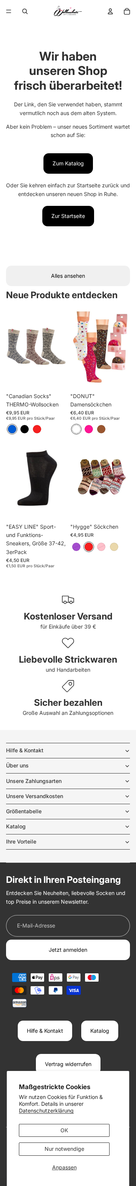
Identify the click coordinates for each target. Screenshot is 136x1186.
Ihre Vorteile (21, 841)
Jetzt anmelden (68, 949)
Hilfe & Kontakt (24, 750)
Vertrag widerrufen (68, 1064)
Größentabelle (24, 811)
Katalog (16, 826)
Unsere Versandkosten (34, 796)
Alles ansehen (68, 275)
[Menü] (8, 11)
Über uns (17, 765)
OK (64, 1130)
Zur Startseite (68, 216)
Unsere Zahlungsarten (34, 781)
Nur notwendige (64, 1149)
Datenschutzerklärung (46, 1110)
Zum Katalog (68, 163)
